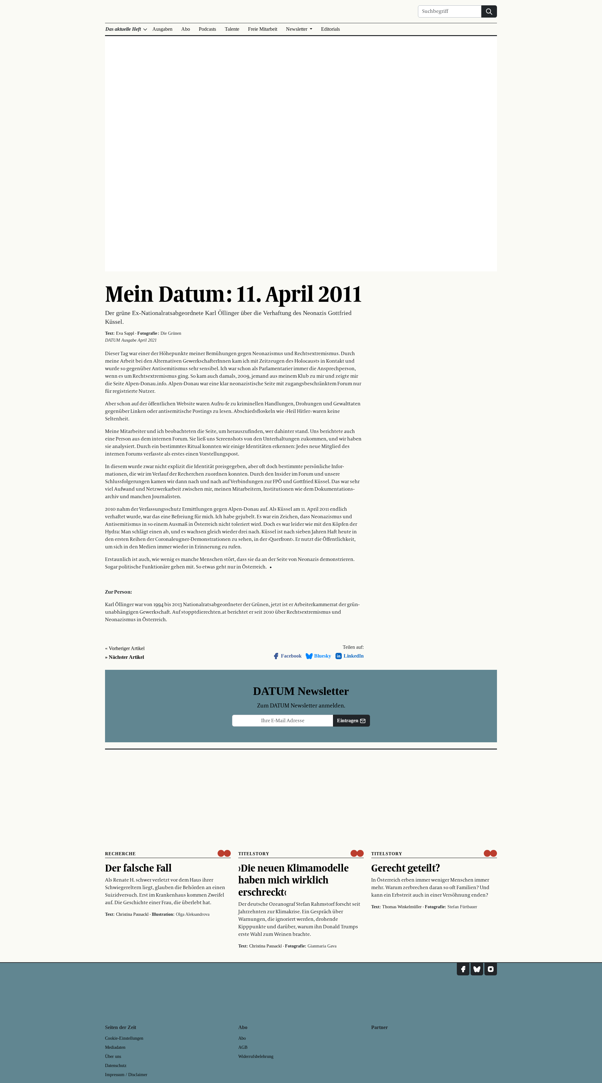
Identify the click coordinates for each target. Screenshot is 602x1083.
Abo (185, 29)
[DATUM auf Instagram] (490, 969)
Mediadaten (115, 1047)
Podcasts (207, 29)
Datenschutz (115, 1065)
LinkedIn (354, 656)
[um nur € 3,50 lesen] (224, 853)
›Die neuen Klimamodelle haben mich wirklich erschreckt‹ (293, 879)
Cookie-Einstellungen (124, 1038)
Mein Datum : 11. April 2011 (233, 293)
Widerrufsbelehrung (255, 1056)
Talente (232, 29)
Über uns (113, 1056)
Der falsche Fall (138, 867)
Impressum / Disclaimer (126, 1074)
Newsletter (297, 29)
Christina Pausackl (132, 914)
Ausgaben (162, 29)
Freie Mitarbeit (262, 29)
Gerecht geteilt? (405, 867)
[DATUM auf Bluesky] (477, 969)
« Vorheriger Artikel (125, 648)
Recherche (120, 853)
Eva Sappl (125, 333)
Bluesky (322, 656)
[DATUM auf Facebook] (463, 969)
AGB (242, 1047)
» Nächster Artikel (124, 657)
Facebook (291, 656)
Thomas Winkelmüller (402, 906)
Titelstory (253, 853)
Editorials (330, 29)
